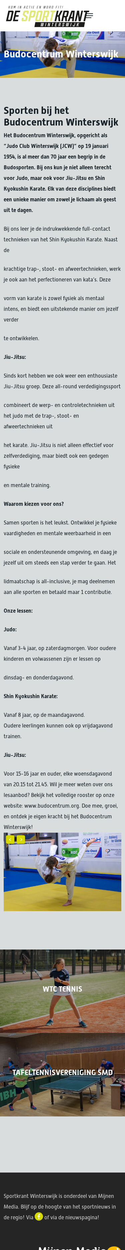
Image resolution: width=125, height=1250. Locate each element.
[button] (102, 15)
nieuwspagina (81, 1217)
